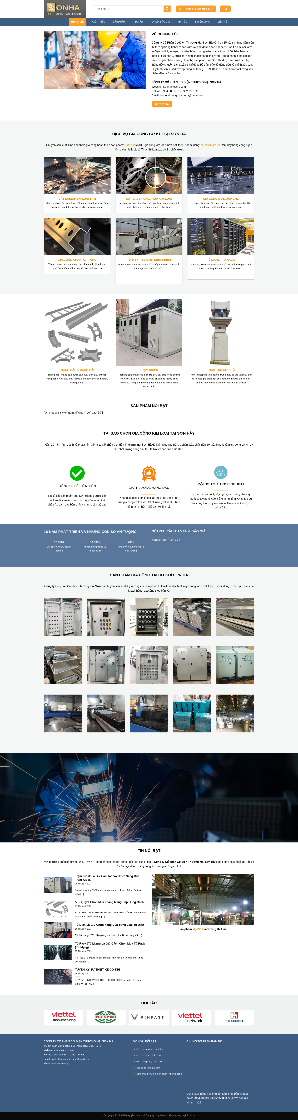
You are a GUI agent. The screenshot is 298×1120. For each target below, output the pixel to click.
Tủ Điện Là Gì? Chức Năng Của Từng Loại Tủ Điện (109, 924)
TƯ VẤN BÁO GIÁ (160, 21)
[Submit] (167, 9)
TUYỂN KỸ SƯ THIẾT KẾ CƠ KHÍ (97, 969)
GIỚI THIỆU (98, 21)
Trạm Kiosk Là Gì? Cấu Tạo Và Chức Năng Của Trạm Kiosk (107, 878)
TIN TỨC (182, 21)
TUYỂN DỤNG (202, 21)
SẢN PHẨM (119, 21)
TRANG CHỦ (77, 21)
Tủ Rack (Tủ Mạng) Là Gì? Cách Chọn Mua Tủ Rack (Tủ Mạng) (110, 945)
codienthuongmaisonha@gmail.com (182, 95)
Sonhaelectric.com (174, 86)
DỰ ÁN (139, 21)
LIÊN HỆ (222, 21)
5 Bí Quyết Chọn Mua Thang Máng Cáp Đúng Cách (109, 902)
